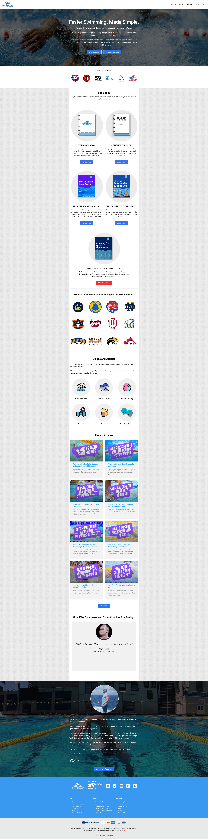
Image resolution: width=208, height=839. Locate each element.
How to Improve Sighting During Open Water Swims (85, 586)
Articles (181, 4)
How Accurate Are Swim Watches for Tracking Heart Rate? (120, 505)
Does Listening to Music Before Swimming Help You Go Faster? (85, 546)
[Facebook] (108, 786)
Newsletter (189, 4)
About (197, 4)
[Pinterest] (135, 786)
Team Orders (98, 812)
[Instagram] (128, 786)
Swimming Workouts (123, 802)
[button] (72, 646)
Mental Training (122, 806)
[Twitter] (114, 786)
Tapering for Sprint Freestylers (103, 810)
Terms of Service (76, 806)
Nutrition (120, 810)
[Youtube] (121, 786)
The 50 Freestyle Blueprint (102, 808)
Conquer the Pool (99, 804)
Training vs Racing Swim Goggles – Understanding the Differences (86, 465)
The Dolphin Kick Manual (102, 806)
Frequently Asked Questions (79, 804)
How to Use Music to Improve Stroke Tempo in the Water (119, 546)
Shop (203, 4)
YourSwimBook (99, 802)
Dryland (120, 808)
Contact (74, 802)
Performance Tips (122, 804)
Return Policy (75, 810)
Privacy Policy (75, 808)
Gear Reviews (121, 812)
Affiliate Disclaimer (77, 812)
